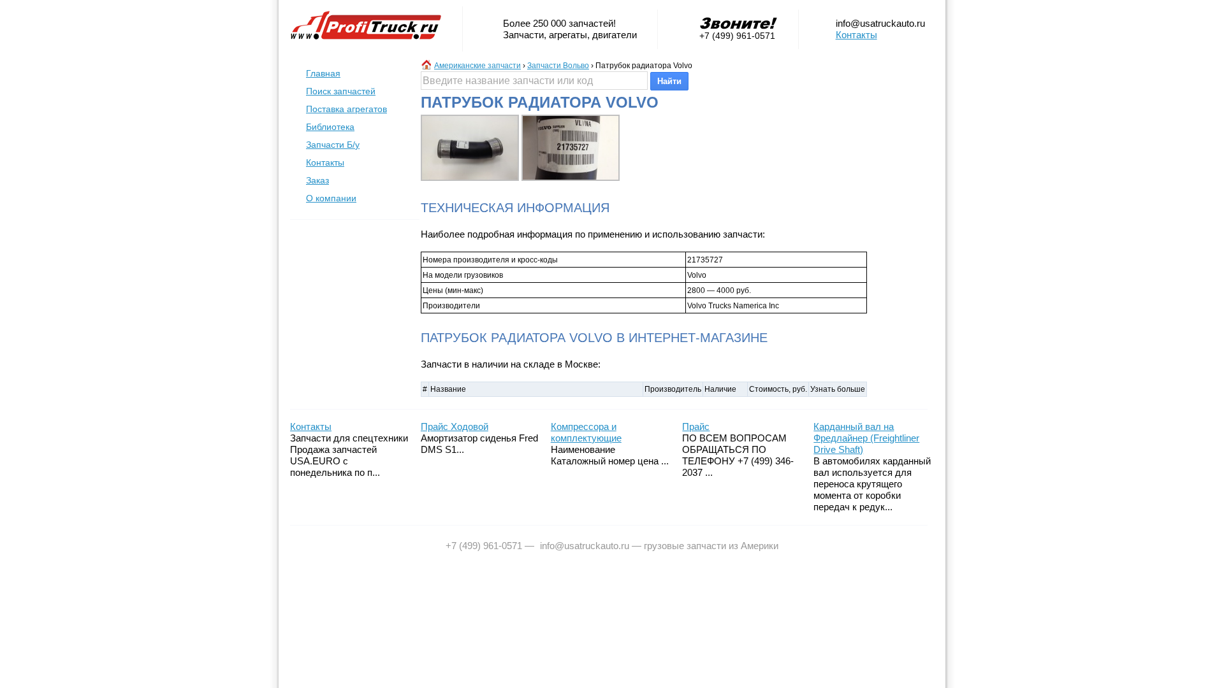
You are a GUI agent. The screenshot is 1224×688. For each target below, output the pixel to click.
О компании (331, 198)
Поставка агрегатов (346, 109)
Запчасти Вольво (558, 65)
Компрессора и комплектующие (586, 432)
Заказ (317, 180)
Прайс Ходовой (454, 426)
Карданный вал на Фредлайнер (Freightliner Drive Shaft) (866, 438)
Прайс (696, 426)
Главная (323, 73)
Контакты (856, 34)
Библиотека (330, 127)
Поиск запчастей (340, 91)
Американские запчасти (477, 65)
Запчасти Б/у (333, 145)
